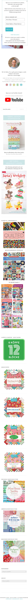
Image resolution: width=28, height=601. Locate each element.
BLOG (21, 598)
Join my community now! (11, 17)
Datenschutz (16, 34)
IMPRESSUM (8, 598)
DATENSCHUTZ (15, 598)
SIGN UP (9, 29)
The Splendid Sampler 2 (14, 282)
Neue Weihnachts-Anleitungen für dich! (14, 168)
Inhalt (12, 34)
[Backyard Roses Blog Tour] (14, 533)
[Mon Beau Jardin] (14, 391)
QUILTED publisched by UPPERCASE (14, 250)
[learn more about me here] (14, 69)
